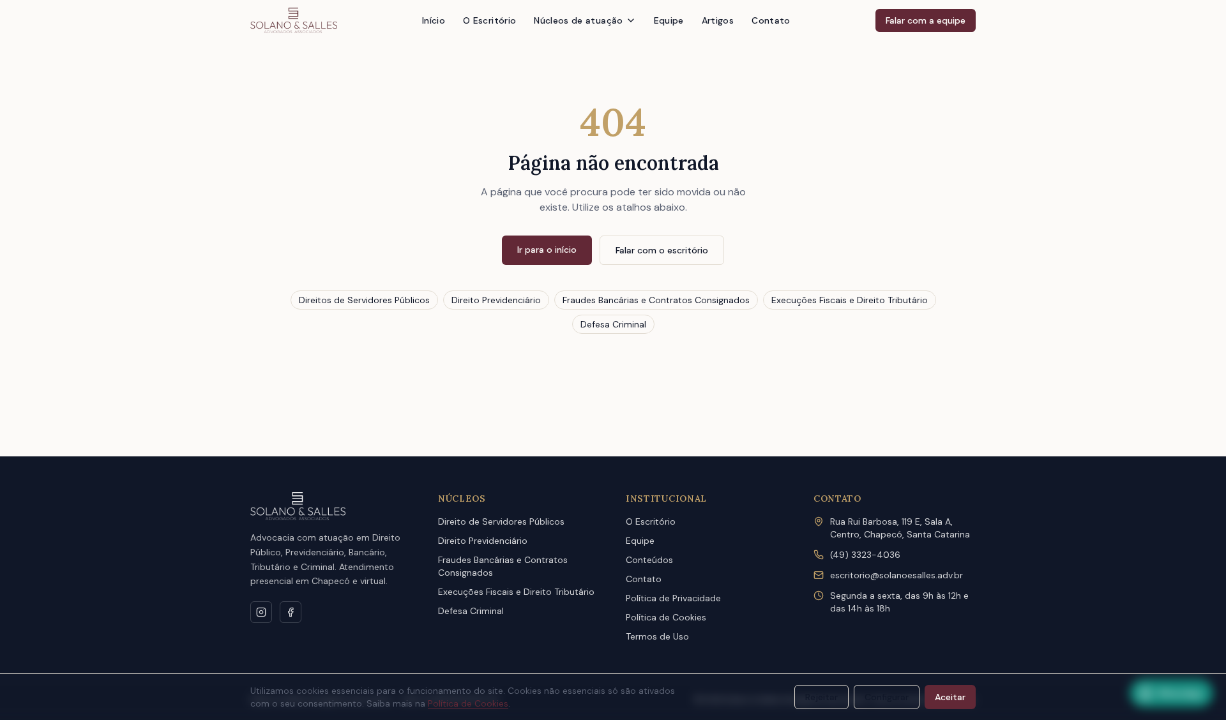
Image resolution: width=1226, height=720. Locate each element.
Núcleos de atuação (578, 20)
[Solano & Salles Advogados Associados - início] (293, 20)
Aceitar (950, 697)
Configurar (887, 697)
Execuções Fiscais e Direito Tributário (849, 300)
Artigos (718, 20)
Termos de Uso (657, 636)
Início (433, 20)
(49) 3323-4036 (865, 554)
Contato (771, 20)
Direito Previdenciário (496, 300)
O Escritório (489, 20)
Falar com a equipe (925, 20)
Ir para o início (547, 249)
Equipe (669, 20)
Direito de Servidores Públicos (501, 521)
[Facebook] (290, 612)
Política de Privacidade (673, 598)
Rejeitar (821, 697)
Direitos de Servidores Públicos (364, 300)
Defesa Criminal (613, 324)
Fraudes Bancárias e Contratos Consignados (656, 300)
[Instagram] (261, 612)
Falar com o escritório (662, 250)
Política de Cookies (666, 617)
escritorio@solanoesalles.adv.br (896, 575)
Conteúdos (649, 560)
